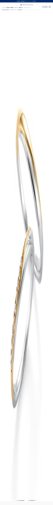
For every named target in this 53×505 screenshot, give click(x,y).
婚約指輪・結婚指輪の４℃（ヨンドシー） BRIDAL (26, 1)
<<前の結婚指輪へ (20, 500)
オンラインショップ (27, 7)
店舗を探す (21, 7)
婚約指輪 (8, 7)
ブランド (4, 7)
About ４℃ (16, 7)
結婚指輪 (11, 7)
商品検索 (45, 6)
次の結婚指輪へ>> (33, 500)
